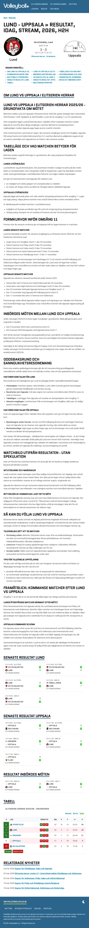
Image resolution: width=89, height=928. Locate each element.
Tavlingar (54, 9)
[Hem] (16, 6)
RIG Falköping (18, 846)
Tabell (10, 83)
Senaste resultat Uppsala (46, 80)
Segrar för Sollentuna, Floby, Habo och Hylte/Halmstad (40, 878)
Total (81, 813)
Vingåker (16, 835)
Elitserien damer (58, 4)
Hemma (68, 813)
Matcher (12, 18)
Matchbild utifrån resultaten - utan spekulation (30, 77)
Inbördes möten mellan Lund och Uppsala (53, 74)
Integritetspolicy (23, 909)
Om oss (37, 909)
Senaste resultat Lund (18, 80)
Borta (75, 813)
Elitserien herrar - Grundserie (43, 56)
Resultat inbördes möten (71, 80)
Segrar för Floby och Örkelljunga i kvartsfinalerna (37, 883)
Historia (73, 4)
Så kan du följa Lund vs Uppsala (49, 77)
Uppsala (16, 841)
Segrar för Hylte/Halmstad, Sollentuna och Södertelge (39, 888)
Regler (44, 9)
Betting (8, 909)
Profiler (47, 909)
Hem (5, 18)
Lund (14, 830)
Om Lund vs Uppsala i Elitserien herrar (25, 72)
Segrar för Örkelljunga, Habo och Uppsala (33, 868)
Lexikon (34, 9)
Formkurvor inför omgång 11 (21, 74)
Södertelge (18, 825)
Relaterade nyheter (42, 83)
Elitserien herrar (39, 4)
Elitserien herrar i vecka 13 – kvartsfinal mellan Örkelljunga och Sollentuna (48, 873)
